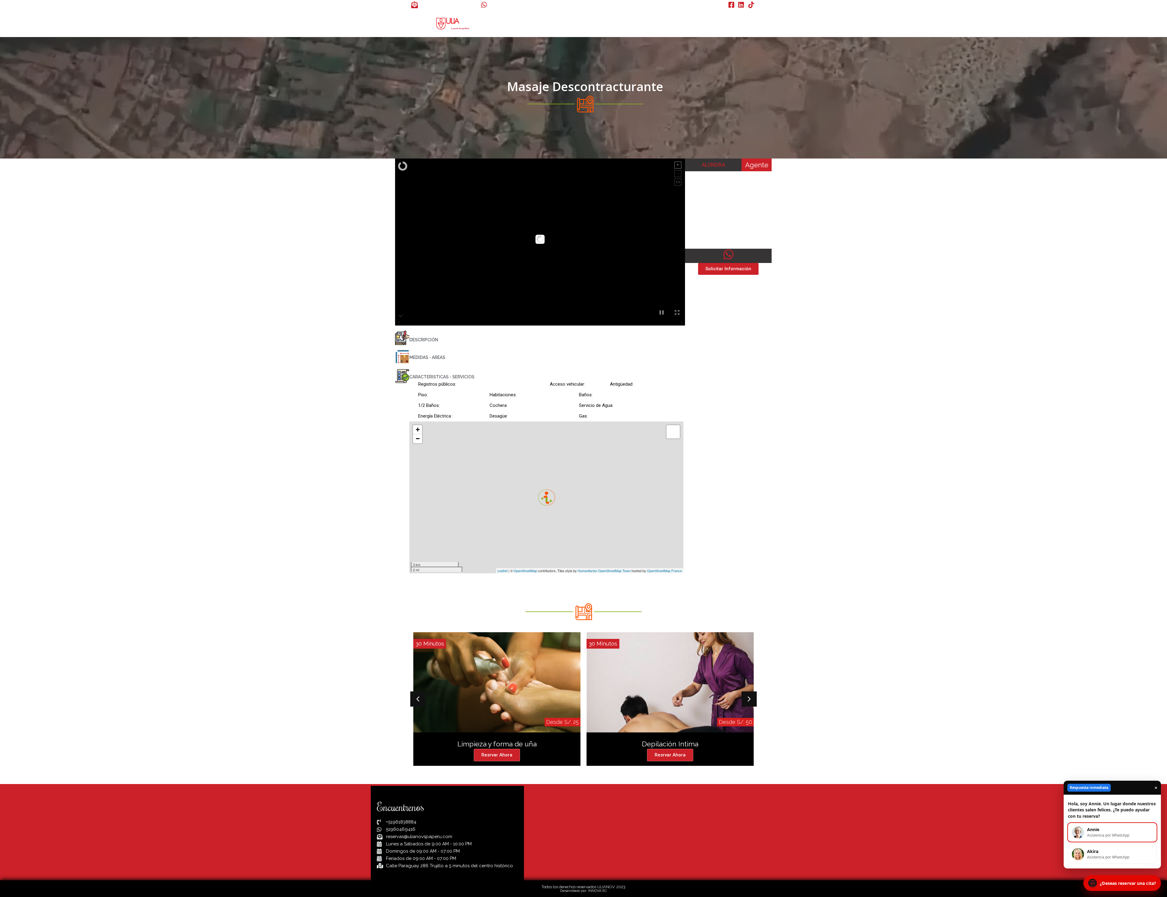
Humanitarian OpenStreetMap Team (604, 570)
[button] (417, 699)
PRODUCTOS (737, 23)
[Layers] (673, 431)
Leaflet (502, 570)
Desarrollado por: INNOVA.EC (583, 890)
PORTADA (537, 23)
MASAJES (603, 23)
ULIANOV (570, 23)
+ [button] (418, 429)
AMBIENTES (639, 23)
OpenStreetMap (525, 570)
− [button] (418, 438)
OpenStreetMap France (664, 570)
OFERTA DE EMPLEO (688, 23)
